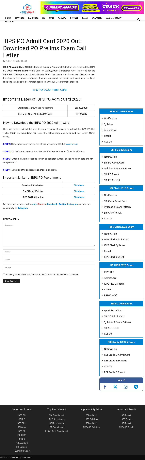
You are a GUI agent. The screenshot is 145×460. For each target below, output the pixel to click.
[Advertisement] (54, 29)
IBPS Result (126, 419)
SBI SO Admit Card (114, 316)
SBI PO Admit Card (114, 162)
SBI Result (126, 415)
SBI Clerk (22, 427)
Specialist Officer (113, 310)
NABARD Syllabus (91, 427)
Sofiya (8, 61)
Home (8, 18)
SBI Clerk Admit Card (115, 201)
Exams (8, 21)
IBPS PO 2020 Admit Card (49, 89)
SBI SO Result (111, 328)
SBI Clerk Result (112, 212)
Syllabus (108, 124)
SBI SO (22, 439)
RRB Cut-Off (110, 295)
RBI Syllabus (91, 423)
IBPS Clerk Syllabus (114, 245)
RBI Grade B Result (114, 372)
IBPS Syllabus (91, 419)
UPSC (51, 18)
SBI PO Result (111, 174)
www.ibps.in (71, 144)
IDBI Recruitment (56, 423)
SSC (43, 18)
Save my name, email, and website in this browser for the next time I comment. (42, 274)
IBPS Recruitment (57, 419)
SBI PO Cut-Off (112, 180)
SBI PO (22, 419)
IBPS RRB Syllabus (114, 283)
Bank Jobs (33, 18)
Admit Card (110, 130)
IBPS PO (22, 415)
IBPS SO (22, 431)
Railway (62, 18)
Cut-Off (108, 141)
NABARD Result (126, 427)
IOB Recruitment (56, 427)
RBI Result (126, 423)
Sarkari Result (113, 18)
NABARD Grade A (22, 451)
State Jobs (97, 18)
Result (107, 135)
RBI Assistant (22, 443)
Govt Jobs (19, 18)
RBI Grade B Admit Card (117, 354)
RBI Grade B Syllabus (115, 360)
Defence (74, 18)
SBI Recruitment (56, 415)
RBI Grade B (21, 447)
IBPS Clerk (22, 423)
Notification (110, 118)
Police (85, 18)
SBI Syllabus (91, 415)
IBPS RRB (109, 272)
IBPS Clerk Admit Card (116, 239)
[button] (138, 20)
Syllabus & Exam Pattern (117, 168)
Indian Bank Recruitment (56, 431)
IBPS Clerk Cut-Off (114, 257)
